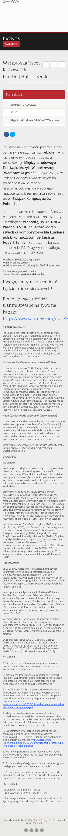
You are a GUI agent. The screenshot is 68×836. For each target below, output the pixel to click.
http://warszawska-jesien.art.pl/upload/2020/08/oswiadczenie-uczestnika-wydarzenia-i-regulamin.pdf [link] (33, 704)
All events (11, 43)
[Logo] (22, 1)
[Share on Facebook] (6, 134)
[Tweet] (12, 134)
